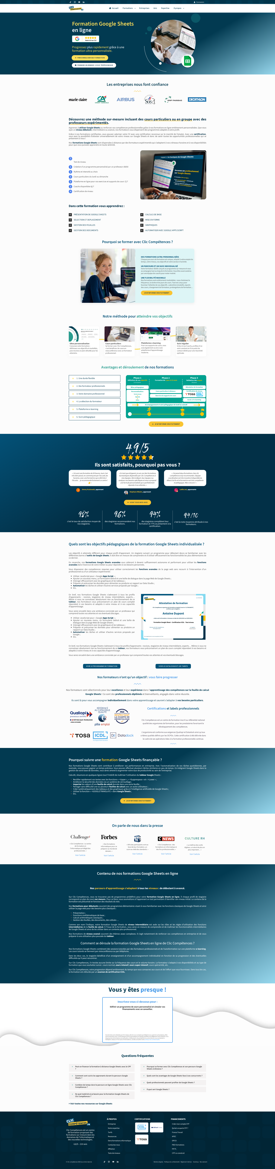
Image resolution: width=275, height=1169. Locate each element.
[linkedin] (83, 2)
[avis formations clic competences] (85, 36)
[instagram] (74, 2)
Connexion (200, 2)
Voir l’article (109, 855)
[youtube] (79, 2)
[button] (102, 214)
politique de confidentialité (152, 1040)
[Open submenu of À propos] (184, 8)
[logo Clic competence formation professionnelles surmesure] (76, 6)
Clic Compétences (80, 962)
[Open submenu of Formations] (135, 8)
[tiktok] (70, 2)
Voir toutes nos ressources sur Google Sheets (91, 1103)
